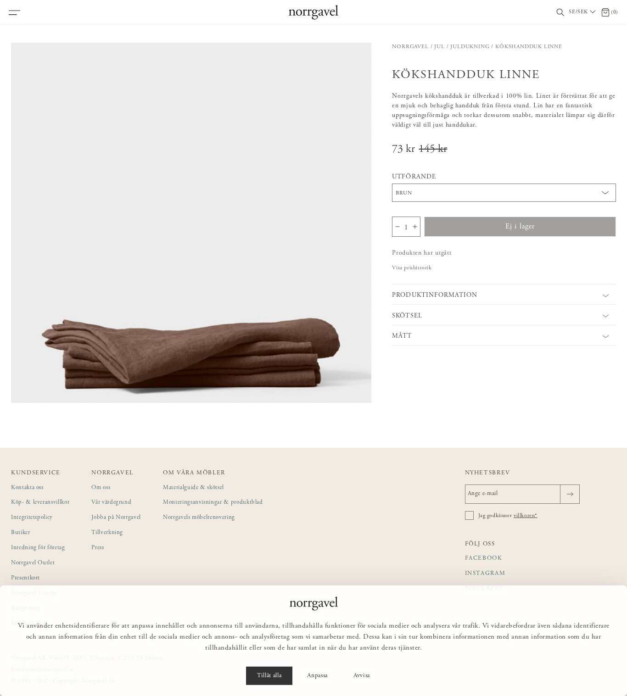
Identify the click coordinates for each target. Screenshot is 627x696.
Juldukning (469, 47)
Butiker (20, 533)
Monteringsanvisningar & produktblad (213, 503)
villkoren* (525, 515)
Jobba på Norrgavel (116, 518)
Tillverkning (107, 533)
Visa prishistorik (411, 268)
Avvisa (361, 676)
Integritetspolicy (32, 518)
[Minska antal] (397, 226)
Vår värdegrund (111, 503)
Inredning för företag (38, 548)
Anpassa (317, 676)
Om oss (100, 488)
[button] (191, 223)
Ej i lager (520, 226)
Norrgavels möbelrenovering (199, 518)
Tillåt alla (269, 676)
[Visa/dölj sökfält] (560, 12)
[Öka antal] (415, 226)
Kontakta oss (27, 488)
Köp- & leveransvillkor (40, 503)
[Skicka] (570, 494)
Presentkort (25, 578)
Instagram (485, 574)
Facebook (484, 559)
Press (97, 548)
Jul (439, 47)
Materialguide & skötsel (193, 488)
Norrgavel (410, 47)
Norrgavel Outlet (33, 563)
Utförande (414, 177)
